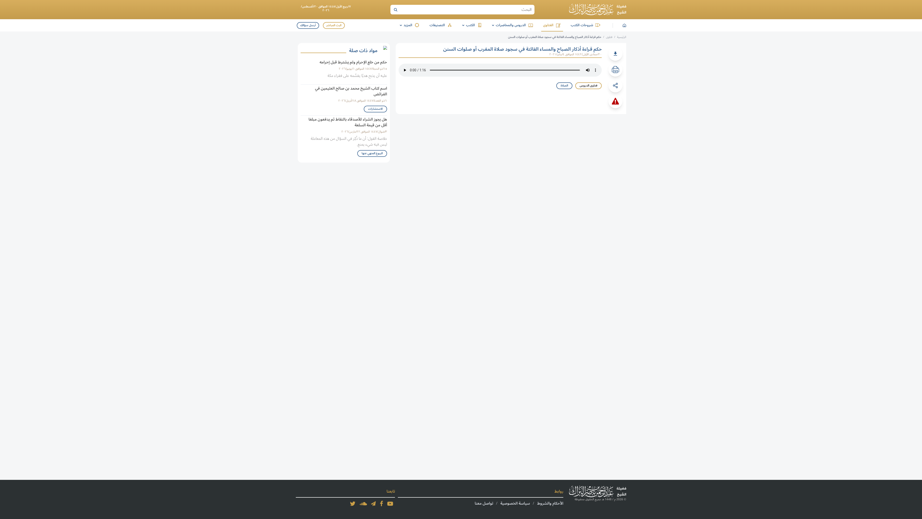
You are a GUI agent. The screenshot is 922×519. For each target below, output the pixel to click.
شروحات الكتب (582, 25)
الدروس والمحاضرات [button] (508, 25)
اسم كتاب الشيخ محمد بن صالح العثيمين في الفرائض (351, 91)
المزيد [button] (405, 25)
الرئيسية (621, 37)
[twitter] (353, 504)
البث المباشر (333, 25)
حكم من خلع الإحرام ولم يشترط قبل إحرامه (353, 62)
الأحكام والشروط (550, 503)
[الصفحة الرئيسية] (597, 10)
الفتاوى (548, 25)
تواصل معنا (484, 503)
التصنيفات (437, 25)
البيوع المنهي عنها (372, 153)
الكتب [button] (468, 25)
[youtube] (390, 504)
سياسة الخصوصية (515, 503)
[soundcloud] (363, 504)
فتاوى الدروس (588, 86)
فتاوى (609, 37)
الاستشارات (375, 109)
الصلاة (564, 86)
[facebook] (381, 504)
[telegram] (373, 503)
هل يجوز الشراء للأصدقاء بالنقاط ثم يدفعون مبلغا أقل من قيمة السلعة (348, 122)
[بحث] (395, 10)
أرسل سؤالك (308, 25)
